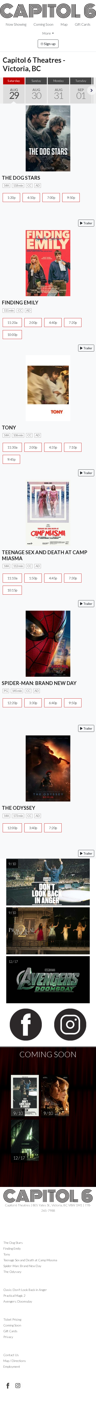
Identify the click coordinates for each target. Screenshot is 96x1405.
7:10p (73, 447)
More (46, 33)
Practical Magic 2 (14, 1295)
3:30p (33, 703)
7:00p (51, 198)
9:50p (71, 198)
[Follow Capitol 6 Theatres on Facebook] (7, 1385)
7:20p (73, 323)
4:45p (53, 578)
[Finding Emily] (48, 262)
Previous (4, 90)
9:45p (11, 459)
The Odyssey (12, 1272)
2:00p (33, 323)
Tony (6, 1254)
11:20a (12, 323)
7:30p (73, 578)
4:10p (31, 198)
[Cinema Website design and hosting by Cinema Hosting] (48, 1398)
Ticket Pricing (12, 1319)
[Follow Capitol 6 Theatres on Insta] (17, 1385)
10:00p (12, 335)
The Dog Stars (13, 1243)
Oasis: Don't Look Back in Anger (25, 1290)
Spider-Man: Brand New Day (22, 1266)
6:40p (53, 703)
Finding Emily (12, 1248)
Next (91, 90)
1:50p (33, 578)
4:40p (53, 323)
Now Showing (16, 24)
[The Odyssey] (48, 768)
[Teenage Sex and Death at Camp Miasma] (48, 512)
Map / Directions (14, 1361)
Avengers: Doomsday (17, 1301)
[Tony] (48, 387)
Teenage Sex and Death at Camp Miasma (30, 1260)
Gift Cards (82, 24)
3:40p (33, 828)
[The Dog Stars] (48, 138)
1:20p (11, 198)
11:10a (12, 578)
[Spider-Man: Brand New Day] (48, 643)
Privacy (8, 1337)
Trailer (87, 223)
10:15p (12, 590)
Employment (11, 1366)
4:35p (53, 447)
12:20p (12, 703)
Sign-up (49, 44)
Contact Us (11, 1355)
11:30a (12, 447)
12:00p (12, 828)
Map (64, 24)
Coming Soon (43, 24)
